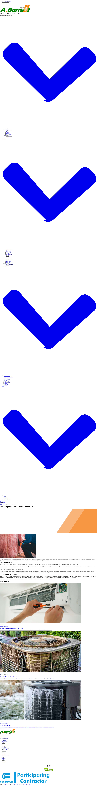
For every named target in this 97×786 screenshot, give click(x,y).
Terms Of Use (28, 784)
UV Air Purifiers (4, 749)
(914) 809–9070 (2, 736)
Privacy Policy (23, 784)
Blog (3, 759)
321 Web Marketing (17, 784)
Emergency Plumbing (5, 748)
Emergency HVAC (5, 754)
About (3, 757)
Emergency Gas (4, 745)
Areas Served (4, 758)
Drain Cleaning (4, 746)
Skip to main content (5, 2)
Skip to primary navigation (6, 1)
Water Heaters (4, 747)
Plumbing (3, 753)
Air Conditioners (4, 741)
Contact (3, 760)
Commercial (4, 751)
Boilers (3, 742)
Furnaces (3, 743)
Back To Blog (2, 728)
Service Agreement (5, 762)
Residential (4, 740)
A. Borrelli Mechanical (3, 3)
